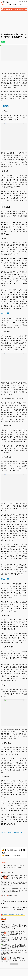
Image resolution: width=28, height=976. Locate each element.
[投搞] (20, 1)
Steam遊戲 (21, 9)
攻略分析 (3, 5)
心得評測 (9, 5)
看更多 (14, 964)
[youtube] (22, 1)
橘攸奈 (14, 9)
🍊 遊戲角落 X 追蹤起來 (11, 855)
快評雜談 (21, 5)
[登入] (24, 1)
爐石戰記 (4, 895)
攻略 (16, 895)
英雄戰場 (10, 895)
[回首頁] (4, 2)
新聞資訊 (15, 5)
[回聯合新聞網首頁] (1, 2)
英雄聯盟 (8, 9)
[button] (26, 1)
